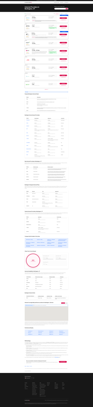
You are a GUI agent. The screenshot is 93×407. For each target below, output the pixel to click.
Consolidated (28, 142)
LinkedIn (63, 385)
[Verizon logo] (28, 60)
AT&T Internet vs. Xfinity (29, 239)
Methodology (57, 357)
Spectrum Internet (34, 385)
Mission (26, 385)
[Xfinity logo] (28, 26)
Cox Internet (33, 388)
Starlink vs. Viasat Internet (50, 245)
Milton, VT (29, 332)
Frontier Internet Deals (42, 390)
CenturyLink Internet (34, 387)
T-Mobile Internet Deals (42, 386)
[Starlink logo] (27, 34)
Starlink (27, 145)
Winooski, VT (61, 334)
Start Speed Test (33, 260)
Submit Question (63, 361)
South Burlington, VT (62, 332)
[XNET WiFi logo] (28, 76)
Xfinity (27, 132)
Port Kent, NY (40, 332)
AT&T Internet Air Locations (29, 305)
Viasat (27, 154)
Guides (48, 385)
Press (25, 387)
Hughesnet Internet (34, 393)
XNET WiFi (27, 151)
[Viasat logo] (28, 42)
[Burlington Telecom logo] (28, 84)
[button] (56, 2)
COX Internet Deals (42, 389)
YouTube (63, 387)
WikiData (63, 388)
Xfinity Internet (34, 392)
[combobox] (51, 305)
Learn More (55, 0)
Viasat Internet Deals (42, 391)
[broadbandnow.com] (28, 2)
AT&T (27, 128)
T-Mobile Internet (34, 386)
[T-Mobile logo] (28, 50)
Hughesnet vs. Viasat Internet (41, 245)
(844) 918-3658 (64, 52)
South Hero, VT (30, 334)
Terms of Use (56, 385)
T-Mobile (27, 138)
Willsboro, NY (51, 334)
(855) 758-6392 (64, 77)
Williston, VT (40, 334)
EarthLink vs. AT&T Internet (40, 242)
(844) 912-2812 (64, 44)
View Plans (63, 26)
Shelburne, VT (51, 332)
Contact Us (26, 388)
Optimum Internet (34, 394)
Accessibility (56, 386)
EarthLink (27, 135)
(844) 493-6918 (64, 36)
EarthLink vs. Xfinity (39, 239)
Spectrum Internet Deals (43, 385)
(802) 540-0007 (64, 85)
